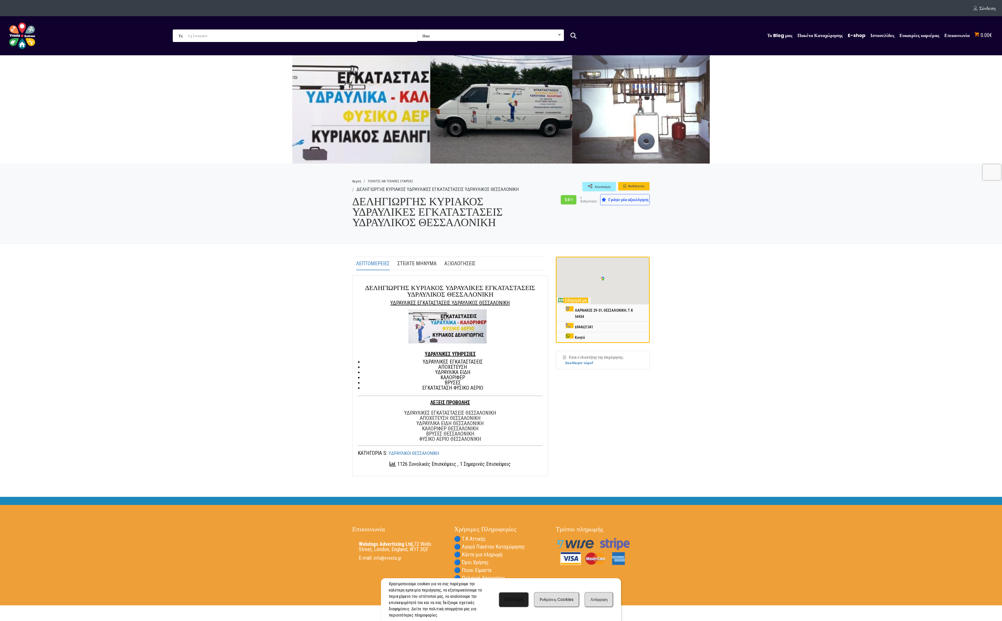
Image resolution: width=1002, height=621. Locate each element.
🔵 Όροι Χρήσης (471, 562)
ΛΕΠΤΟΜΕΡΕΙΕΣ (373, 263)
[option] (359, 109)
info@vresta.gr (388, 558)
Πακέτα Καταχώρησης (820, 35)
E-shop (857, 35)
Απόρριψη (598, 599)
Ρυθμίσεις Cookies (557, 599)
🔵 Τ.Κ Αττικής (470, 539)
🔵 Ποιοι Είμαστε (473, 570)
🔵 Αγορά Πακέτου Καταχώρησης (489, 547)
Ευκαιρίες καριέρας (919, 35)
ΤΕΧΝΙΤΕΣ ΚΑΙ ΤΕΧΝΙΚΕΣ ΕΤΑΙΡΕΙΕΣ (390, 181)
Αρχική (356, 181)
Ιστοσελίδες (882, 35)
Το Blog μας (779, 35)
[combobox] (491, 36)
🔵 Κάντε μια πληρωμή (478, 554)
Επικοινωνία (957, 35)
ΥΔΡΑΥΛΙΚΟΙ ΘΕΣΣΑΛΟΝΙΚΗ (414, 453)
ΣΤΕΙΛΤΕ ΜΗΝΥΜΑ (417, 263)
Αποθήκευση (635, 186)
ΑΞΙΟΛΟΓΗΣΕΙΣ (459, 263)
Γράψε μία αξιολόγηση (627, 200)
